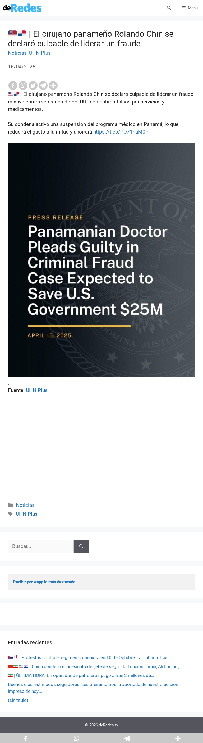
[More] (53, 85)
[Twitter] (33, 85)
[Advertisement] (101, 454)
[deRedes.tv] (22, 8)
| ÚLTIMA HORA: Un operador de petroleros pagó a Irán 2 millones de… (83, 675)
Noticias (17, 53)
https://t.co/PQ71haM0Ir (120, 132)
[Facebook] (12, 85)
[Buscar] (81, 546)
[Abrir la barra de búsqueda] (169, 8)
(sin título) (18, 700)
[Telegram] (43, 85)
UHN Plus (40, 53)
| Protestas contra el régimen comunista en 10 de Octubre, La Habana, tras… (94, 657)
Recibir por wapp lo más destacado (44, 582)
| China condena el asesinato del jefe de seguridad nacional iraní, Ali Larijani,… (105, 666)
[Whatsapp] (23, 85)
